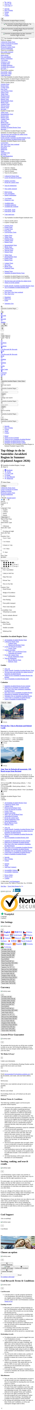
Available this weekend (11, 206)
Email (19, 1275)
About (6, 14)
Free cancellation (9, 193)
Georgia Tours (8, 225)
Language (4, 916)
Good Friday (8, 290)
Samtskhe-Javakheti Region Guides (14, 442)
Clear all (3, 702)
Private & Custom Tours (11, 182)
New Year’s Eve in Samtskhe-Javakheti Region (18, 692)
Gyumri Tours (8, 229)
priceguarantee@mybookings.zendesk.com (17, 1074)
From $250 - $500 (9, 211)
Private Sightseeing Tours (15, 656)
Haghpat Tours (8, 239)
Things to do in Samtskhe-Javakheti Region (17, 439)
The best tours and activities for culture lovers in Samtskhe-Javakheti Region (18, 673)
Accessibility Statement (11, 872)
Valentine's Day (9, 303)
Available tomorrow (10, 205)
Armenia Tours (8, 248)
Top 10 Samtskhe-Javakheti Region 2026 (16, 287)
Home (6, 436)
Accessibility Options (10, 870)
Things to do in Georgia (11, 437)
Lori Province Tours (10, 232)
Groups (6, 12)
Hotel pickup (8, 192)
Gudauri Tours (8, 240)
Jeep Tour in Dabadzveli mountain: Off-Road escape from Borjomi (16, 770)
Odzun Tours (8, 235)
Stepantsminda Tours (10, 245)
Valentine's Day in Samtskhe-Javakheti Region (18, 696)
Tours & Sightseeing (10, 185)
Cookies (6, 878)
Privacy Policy (8, 875)
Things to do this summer (11, 282)
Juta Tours (7, 265)
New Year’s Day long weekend (13, 292)
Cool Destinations (14, 881)
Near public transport (10, 189)
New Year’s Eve (9, 294)
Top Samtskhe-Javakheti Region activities (13, 159)
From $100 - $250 (9, 209)
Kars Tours (7, 230)
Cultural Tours (12, 643)
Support (6, 863)
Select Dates (6, 482)
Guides (3, 798)
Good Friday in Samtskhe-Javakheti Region (17, 697)
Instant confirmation (10, 195)
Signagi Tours (8, 252)
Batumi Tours (8, 242)
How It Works (8, 10)
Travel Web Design (13, 886)
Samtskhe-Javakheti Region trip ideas (12, 164)
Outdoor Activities (9, 181)
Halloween (7, 299)
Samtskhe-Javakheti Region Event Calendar (17, 686)
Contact (6, 15)
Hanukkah (7, 297)
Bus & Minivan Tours (14, 660)
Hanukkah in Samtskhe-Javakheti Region (16, 694)
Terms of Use (8, 876)
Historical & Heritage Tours (16, 645)
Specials (6, 9)
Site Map (3, 886)
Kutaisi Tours (8, 227)
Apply (9, 702)
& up (15, 564)
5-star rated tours (9, 214)
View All (7, 669)
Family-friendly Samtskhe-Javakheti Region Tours (19, 286)
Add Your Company (10, 867)
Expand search (11, 498)
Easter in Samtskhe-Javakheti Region (15, 699)
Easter (6, 300)
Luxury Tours (12, 648)
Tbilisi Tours (8, 237)
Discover (4, 158)
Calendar (3, 799)
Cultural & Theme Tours (11, 176)
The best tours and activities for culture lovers (17, 281)
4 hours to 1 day (9, 200)
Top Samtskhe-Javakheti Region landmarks (13, 161)
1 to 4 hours (7, 198)
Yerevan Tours (8, 250)
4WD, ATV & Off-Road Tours (17, 651)
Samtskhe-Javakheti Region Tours (14, 273)
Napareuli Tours (9, 268)
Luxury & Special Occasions (12, 177)
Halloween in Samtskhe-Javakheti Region (16, 687)
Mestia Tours (8, 247)
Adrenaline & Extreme (15, 653)
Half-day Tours (12, 661)
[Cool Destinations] (7, 156)
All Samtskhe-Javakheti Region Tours (15, 640)
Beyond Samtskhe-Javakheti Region (11, 163)
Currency (3, 918)
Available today (9, 203)
